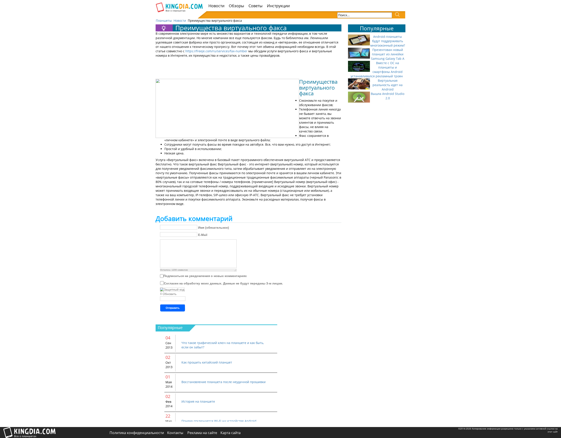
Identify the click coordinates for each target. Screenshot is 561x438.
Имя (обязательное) (213, 227)
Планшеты (164, 20)
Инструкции (278, 5)
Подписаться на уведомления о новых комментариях (205, 276)
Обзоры (236, 5)
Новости (216, 5)
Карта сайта (230, 432)
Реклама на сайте (202, 432)
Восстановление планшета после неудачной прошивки (223, 382)
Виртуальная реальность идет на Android (388, 84)
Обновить (169, 294)
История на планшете (198, 401)
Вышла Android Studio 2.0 (387, 96)
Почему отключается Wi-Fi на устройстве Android (218, 421)
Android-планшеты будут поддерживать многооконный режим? (387, 40)
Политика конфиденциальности (137, 432)
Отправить (172, 307)
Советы (256, 5)
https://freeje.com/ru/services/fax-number (216, 51)
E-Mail (202, 235)
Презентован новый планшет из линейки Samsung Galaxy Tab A (387, 54)
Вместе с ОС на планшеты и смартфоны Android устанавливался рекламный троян (377, 69)
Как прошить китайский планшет (206, 362)
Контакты (175, 432)
